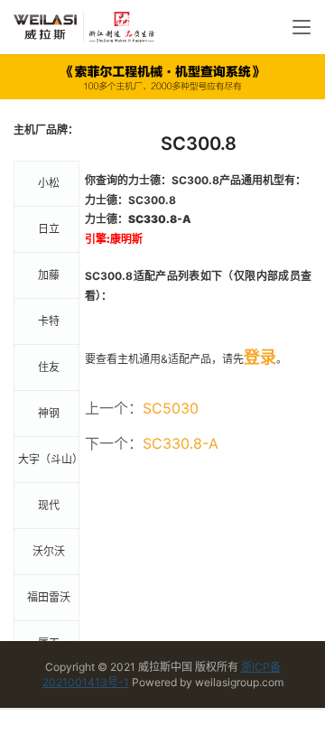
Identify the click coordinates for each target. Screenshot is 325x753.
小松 (49, 183)
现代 (49, 505)
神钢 (49, 413)
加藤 (49, 275)
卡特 (49, 321)
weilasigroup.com (239, 682)
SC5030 (171, 408)
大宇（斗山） (48, 459)
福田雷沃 (48, 597)
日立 (49, 229)
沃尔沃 (48, 551)
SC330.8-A (180, 443)
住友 (49, 367)
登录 (260, 357)
